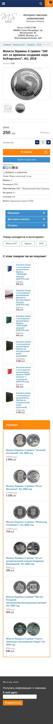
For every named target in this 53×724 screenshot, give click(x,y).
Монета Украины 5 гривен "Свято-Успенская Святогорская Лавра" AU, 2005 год (25, 641)
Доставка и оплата (18, 219)
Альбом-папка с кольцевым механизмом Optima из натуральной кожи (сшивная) (23, 349)
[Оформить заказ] (49, 3)
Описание (13, 213)
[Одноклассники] (10, 167)
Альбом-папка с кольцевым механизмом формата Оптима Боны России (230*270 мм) (23, 297)
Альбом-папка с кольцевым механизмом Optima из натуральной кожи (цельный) (23, 400)
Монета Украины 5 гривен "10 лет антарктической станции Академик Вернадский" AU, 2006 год (25, 561)
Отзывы (12, 225)
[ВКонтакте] (4, 167)
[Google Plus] (16, 167)
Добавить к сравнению (16, 172)
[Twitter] (7, 167)
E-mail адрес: (11, 692)
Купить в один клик (27, 159)
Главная (7, 44)
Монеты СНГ (19, 44)
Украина (31, 44)
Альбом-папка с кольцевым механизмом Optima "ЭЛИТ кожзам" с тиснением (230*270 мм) (23, 374)
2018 (39, 44)
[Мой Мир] (13, 167)
